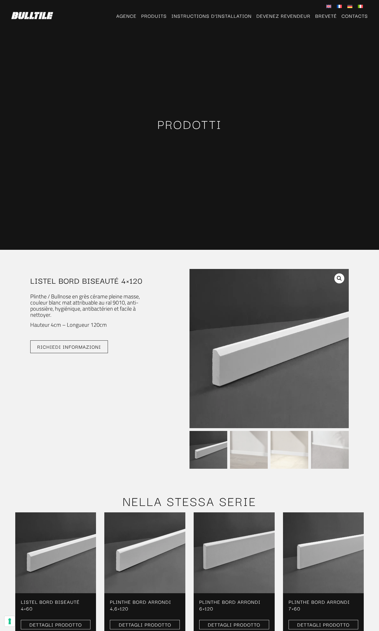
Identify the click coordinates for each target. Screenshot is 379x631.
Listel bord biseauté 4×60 (50, 605)
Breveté (326, 16)
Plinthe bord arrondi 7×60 (319, 605)
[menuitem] (329, 6)
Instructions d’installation (211, 16)
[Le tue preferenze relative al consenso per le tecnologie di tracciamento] (9, 621)
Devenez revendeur (283, 16)
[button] (339, 278)
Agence (126, 16)
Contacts (355, 16)
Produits (154, 16)
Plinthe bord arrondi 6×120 (230, 605)
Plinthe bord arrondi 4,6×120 (140, 605)
